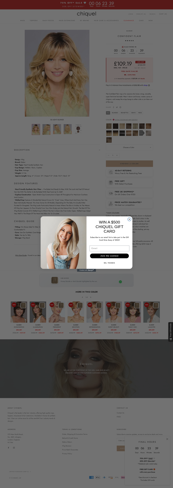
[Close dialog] (129, 219)
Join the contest (109, 256)
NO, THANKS (109, 263)
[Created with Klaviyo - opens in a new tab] (86, 270)
